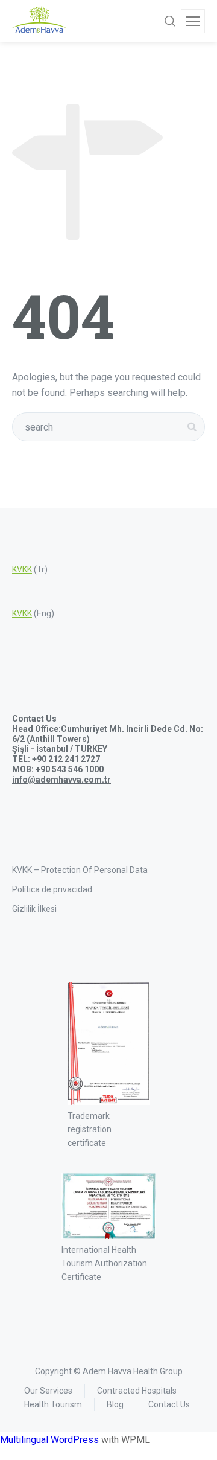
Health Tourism (53, 1404)
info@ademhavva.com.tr (61, 779)
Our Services (48, 1390)
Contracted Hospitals (137, 1390)
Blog (115, 1404)
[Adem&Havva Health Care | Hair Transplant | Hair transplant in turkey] (39, 21)
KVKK (22, 569)
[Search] (170, 21)
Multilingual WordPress (49, 1440)
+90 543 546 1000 (70, 769)
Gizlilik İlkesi (34, 909)
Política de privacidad (52, 889)
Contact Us (169, 1404)
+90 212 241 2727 (66, 759)
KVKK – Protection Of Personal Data (80, 870)
